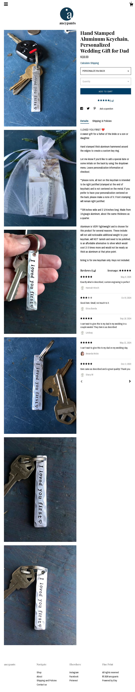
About (39, 676)
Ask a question (106, 108)
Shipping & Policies (102, 121)
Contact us (42, 684)
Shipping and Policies (47, 680)
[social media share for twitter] (88, 108)
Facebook (73, 676)
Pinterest (73, 680)
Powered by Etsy (109, 680)
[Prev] (81, 381)
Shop (39, 672)
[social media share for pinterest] (94, 108)
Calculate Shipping (89, 63)
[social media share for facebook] (81, 108)
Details (84, 121)
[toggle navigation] (6, 4)
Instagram (74, 672)
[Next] (130, 381)
